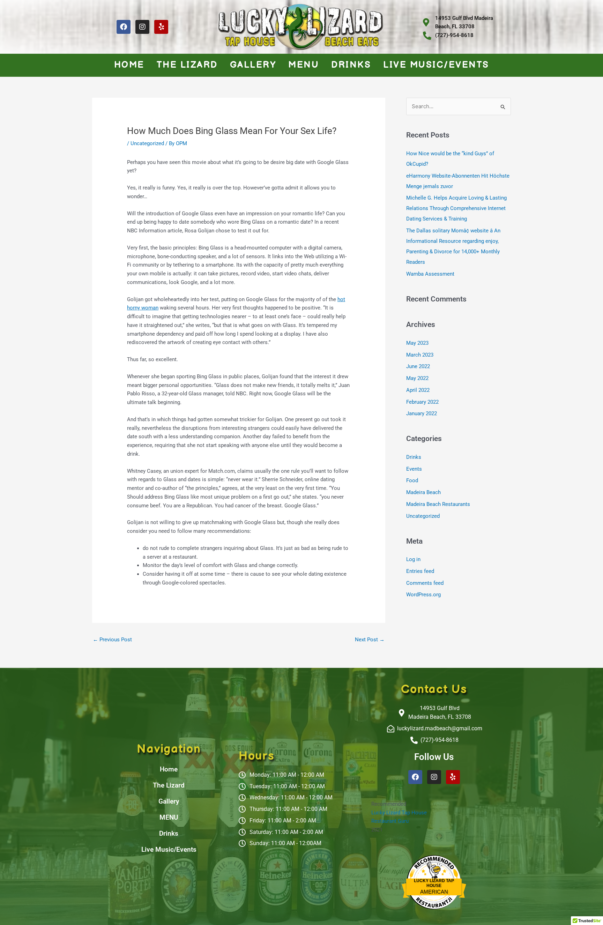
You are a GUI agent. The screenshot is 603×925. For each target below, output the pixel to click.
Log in (413, 559)
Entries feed (420, 571)
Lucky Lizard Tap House (399, 813)
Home (129, 65)
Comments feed (425, 583)
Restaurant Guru (390, 821)
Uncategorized (147, 143)
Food (412, 480)
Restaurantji (434, 898)
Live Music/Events (436, 65)
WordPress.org (423, 594)
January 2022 (421, 413)
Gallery (253, 65)
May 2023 (417, 343)
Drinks (351, 65)
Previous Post (112, 639)
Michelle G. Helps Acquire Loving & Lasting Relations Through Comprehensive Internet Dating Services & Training (456, 208)
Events (414, 469)
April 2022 (418, 390)
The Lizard (187, 65)
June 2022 (418, 366)
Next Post (370, 639)
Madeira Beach (423, 492)
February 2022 (422, 402)
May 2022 (417, 378)
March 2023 (419, 355)
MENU (303, 65)
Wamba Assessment (430, 274)
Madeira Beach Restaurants (438, 504)
